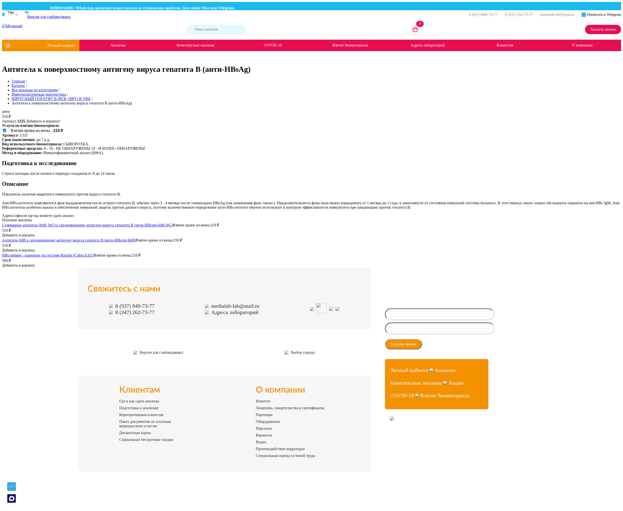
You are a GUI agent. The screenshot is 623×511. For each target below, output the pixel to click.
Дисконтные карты (135, 433)
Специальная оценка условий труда (285, 456)
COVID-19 (273, 45)
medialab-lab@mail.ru (557, 14)
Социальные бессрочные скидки (146, 439)
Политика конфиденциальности (411, 453)
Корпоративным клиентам (141, 415)
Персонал (264, 428)
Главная (18, 81)
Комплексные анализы (195, 45)
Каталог (18, 86)
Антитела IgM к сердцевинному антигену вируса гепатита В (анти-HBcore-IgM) (69, 240)
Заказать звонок (603, 29)
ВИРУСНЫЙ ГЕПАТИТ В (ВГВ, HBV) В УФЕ (51, 99)
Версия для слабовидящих (161, 352)
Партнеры (264, 415)
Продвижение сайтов (404, 444)
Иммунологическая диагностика (39, 94)
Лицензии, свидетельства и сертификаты (290, 408)
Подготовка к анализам (138, 408)
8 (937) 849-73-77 (483, 14)
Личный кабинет (61, 45)
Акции (456, 383)
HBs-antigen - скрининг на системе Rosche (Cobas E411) (48, 255)
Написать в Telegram (604, 14)
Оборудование (268, 421)
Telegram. (219, 8)
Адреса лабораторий (428, 45)
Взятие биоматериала (350, 45)
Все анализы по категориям (35, 90)
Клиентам (505, 45)
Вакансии (264, 435)
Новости (263, 401)
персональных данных (443, 345)
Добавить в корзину (18, 235)
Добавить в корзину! (43, 121)
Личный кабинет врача (405, 436)
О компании (582, 45)
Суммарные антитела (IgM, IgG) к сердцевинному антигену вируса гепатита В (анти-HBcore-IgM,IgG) (87, 225)
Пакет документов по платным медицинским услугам (145, 423)
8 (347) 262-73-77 (519, 14)
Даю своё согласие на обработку (449, 344)
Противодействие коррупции (280, 449)
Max (198, 8)
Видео (261, 442)
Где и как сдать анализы (139, 401)
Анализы (118, 45)
